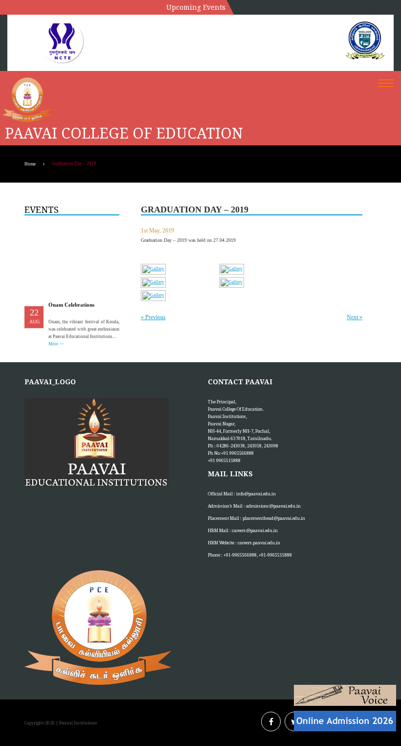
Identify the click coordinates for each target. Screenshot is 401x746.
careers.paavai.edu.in (259, 542)
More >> (56, 342)
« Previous (153, 317)
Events (41, 209)
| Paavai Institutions (76, 723)
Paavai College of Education (124, 133)
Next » (354, 317)
